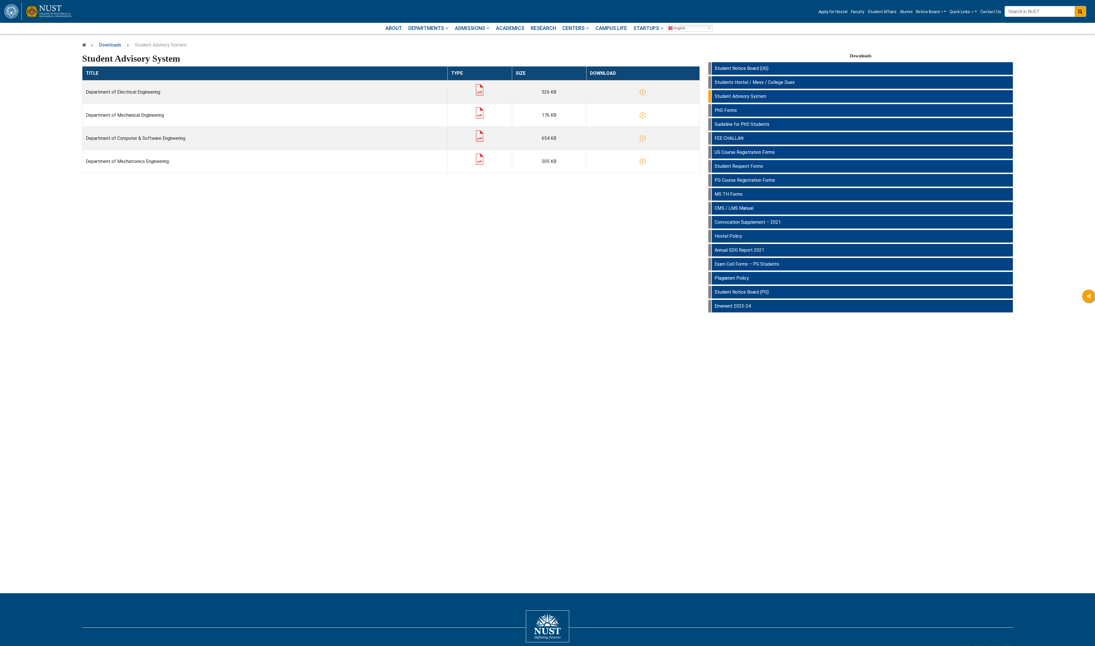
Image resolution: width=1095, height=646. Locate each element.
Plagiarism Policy (732, 278)
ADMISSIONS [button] (470, 28)
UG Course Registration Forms (745, 152)
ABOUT (393, 28)
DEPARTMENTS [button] (426, 28)
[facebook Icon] (1088, 312)
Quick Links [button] (960, 11)
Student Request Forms (739, 166)
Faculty (857, 11)
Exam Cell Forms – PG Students (747, 264)
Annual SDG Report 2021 (739, 250)
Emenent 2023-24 (733, 306)
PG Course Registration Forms (745, 180)
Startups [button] (646, 28)
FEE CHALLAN (729, 138)
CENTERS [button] (574, 28)
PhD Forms (726, 110)
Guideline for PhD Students (742, 124)
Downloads (110, 45)
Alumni (906, 11)
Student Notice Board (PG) (742, 292)
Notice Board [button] (928, 11)
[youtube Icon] (1088, 343)
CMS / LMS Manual (734, 208)
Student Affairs (882, 11)
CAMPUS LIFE (611, 28)
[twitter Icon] (1088, 328)
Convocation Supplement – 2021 (748, 222)
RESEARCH (543, 28)
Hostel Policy (728, 236)
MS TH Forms (729, 194)
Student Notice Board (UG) (741, 68)
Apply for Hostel (832, 11)
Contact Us (990, 11)
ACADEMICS (510, 28)
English (679, 28)
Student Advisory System (740, 96)
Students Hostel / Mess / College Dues (755, 82)
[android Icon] (1088, 359)
